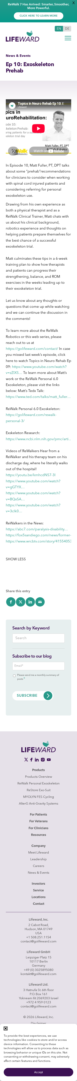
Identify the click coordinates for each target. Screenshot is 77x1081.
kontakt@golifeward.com (38, 974)
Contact (38, 904)
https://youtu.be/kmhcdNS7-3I (31, 475)
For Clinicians (38, 828)
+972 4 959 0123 (38, 1002)
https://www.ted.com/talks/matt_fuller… (38, 397)
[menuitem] (68, 38)
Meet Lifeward (38, 852)
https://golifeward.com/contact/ (32, 349)
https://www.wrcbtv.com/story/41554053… (41, 541)
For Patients (38, 814)
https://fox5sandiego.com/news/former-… (40, 535)
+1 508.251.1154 (38, 937)
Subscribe (27, 696)
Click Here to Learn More (39, 16)
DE (67, 28)
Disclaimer (38, 1023)
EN (59, 28)
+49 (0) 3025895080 (38, 970)
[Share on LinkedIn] (30, 602)
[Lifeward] (32, 33)
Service (38, 890)
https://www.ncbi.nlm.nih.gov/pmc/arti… (39, 439)
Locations (39, 897)
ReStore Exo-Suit (38, 790)
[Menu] (68, 38)
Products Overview (38, 776)
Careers (38, 866)
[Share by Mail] (40, 602)
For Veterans (38, 821)
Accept (38, 1072)
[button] (5, 1028)
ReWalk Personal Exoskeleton (38, 783)
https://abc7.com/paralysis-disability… (37, 529)
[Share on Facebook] (11, 602)
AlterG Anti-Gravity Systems (38, 803)
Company (38, 846)
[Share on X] (20, 602)
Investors (38, 883)
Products (38, 770)
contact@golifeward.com (38, 941)
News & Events (38, 872)
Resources (38, 835)
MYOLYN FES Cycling (38, 797)
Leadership (38, 859)
